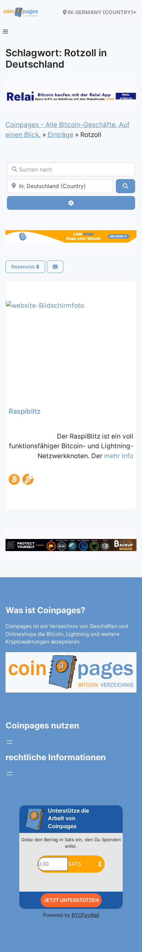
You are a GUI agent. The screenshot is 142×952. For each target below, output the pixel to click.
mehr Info (118, 456)
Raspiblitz (25, 411)
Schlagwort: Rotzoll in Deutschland (56, 58)
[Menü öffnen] (10, 742)
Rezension (23, 266)
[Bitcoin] (14, 479)
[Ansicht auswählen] (55, 267)
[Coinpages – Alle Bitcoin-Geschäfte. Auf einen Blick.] (20, 12)
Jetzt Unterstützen (71, 900)
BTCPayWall (85, 915)
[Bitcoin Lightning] (27, 479)
